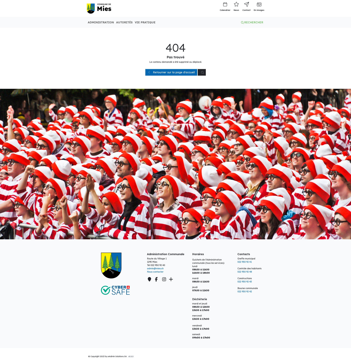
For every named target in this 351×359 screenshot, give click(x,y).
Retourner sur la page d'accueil (173, 72)
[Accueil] (115, 266)
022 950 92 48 (244, 271)
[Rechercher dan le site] (202, 72)
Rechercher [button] (253, 22)
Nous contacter (155, 271)
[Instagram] (164, 279)
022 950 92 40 (158, 265)
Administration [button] (101, 22)
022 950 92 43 (244, 281)
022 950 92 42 (244, 291)
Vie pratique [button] (145, 22)
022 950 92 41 (244, 261)
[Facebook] (157, 279)
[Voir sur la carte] (149, 279)
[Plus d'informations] (170, 279)
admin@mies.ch (155, 268)
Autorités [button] (124, 22)
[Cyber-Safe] (115, 290)
